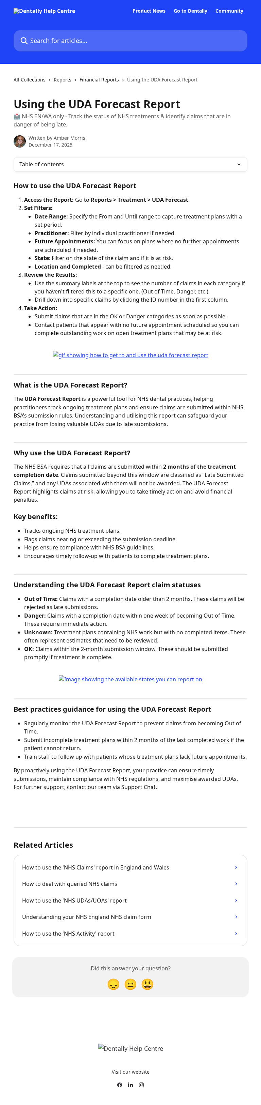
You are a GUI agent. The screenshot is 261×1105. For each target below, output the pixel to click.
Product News (149, 11)
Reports (62, 79)
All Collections (30, 79)
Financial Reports (99, 79)
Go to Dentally (190, 11)
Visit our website (131, 1072)
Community (229, 11)
